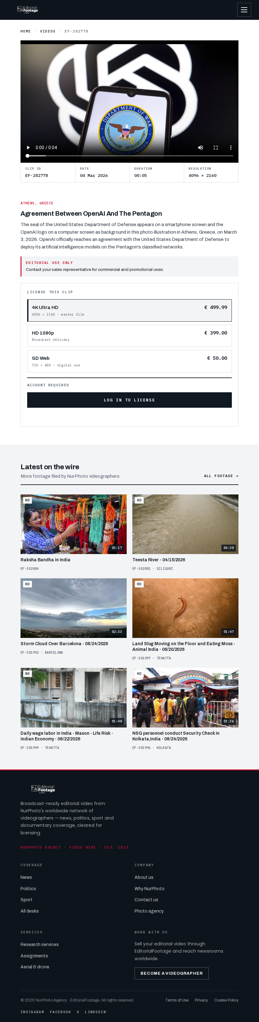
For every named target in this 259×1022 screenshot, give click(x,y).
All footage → (221, 475)
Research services (40, 944)
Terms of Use (177, 1000)
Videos (48, 31)
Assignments (34, 956)
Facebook (60, 1012)
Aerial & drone (35, 967)
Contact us (146, 899)
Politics (28, 888)
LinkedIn (95, 1012)
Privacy (201, 1000)
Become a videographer (171, 973)
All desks (30, 911)
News (26, 877)
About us (144, 877)
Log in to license (129, 400)
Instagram (32, 1012)
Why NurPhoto (150, 888)
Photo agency (149, 911)
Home (26, 31)
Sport (27, 899)
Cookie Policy (226, 1000)
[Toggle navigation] (244, 10)
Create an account (141, 416)
